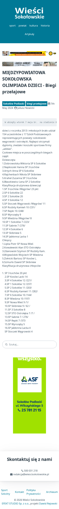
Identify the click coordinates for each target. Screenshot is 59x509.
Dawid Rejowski (48, 503)
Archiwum (52, 492)
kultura (33, 25)
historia (45, 25)
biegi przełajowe (36, 103)
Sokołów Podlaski (13, 103)
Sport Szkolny (5, 491)
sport (12, 25)
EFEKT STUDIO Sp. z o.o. (15, 503)
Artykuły (29, 34)
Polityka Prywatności (33, 491)
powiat (22, 25)
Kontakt (19, 492)
